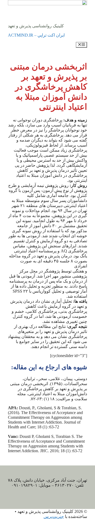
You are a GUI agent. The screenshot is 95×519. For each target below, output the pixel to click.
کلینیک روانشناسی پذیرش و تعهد (36, 26)
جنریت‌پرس (54, 516)
